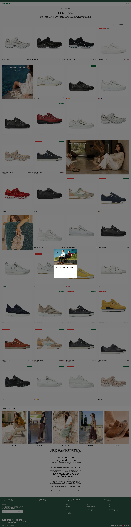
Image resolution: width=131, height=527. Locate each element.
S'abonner (72, 271)
